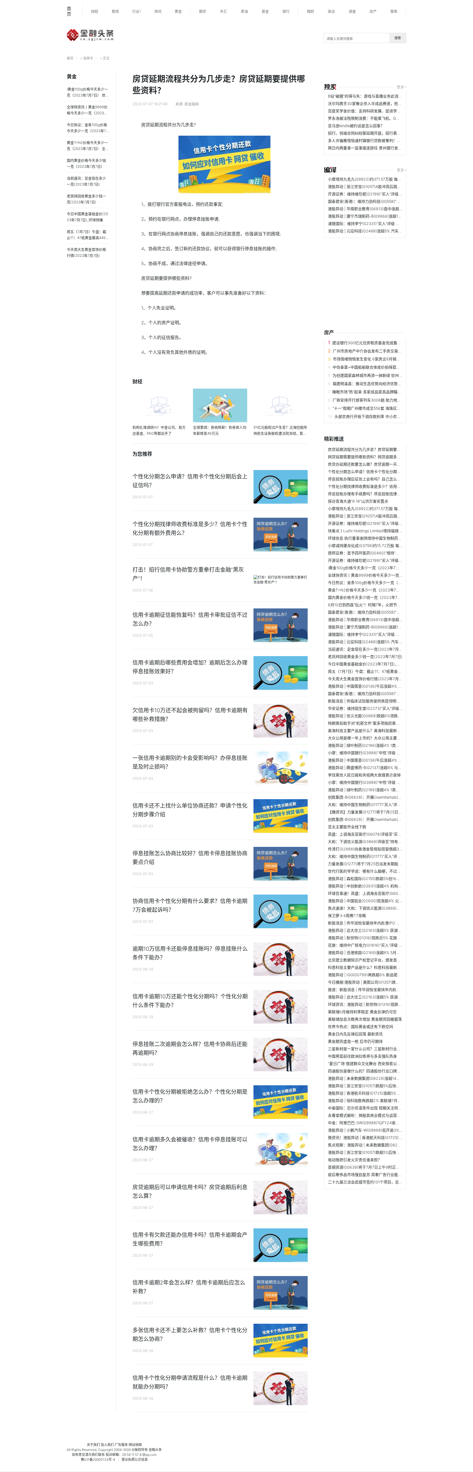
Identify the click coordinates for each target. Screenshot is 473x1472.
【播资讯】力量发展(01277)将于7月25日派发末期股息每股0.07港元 (386, 812)
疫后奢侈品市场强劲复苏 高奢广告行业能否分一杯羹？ (374, 1174)
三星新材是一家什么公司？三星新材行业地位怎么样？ (374, 1048)
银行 (286, 11)
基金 (265, 11)
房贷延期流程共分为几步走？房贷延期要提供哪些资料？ (376, 449)
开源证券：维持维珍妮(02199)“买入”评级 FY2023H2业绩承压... (383, 194)
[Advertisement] (358, 279)
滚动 (331, 11)
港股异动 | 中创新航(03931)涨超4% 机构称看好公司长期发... (380, 886)
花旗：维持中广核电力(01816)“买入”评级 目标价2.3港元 (376, 945)
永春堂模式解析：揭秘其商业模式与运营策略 (366, 1115)
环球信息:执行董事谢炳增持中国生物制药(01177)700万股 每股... (383, 538)
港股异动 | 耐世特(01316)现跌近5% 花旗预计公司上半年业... (379, 937)
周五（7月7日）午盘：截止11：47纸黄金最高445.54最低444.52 (383, 671)
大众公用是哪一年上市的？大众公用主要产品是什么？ (374, 738)
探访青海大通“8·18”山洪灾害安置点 (358, 501)
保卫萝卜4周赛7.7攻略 (347, 915)
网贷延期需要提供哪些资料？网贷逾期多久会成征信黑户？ (378, 456)
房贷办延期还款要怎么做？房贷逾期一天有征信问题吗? (375, 464)
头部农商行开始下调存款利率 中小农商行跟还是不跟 (379, 416)
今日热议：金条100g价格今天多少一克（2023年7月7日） (378, 582)
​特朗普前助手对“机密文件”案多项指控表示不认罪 (369, 723)
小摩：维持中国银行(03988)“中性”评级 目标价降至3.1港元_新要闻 (385, 782)
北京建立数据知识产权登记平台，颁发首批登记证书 (372, 960)
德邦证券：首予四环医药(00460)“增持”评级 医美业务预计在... (381, 553)
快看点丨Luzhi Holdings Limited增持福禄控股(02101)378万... (381, 530)
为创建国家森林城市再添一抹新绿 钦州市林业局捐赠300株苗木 (387, 375)
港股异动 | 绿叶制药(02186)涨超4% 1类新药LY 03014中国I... (380, 745)
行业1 (136, 11)
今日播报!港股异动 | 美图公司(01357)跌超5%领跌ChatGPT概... (382, 982)
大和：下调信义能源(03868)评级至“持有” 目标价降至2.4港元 (380, 841)
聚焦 (393, 11)
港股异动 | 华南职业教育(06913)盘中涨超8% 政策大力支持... (380, 208)
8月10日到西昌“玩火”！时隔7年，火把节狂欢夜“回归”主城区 (379, 604)
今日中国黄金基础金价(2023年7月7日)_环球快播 (370, 664)
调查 (352, 11)
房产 (373, 11)
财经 (94, 11)
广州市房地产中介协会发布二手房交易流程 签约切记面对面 (383, 351)
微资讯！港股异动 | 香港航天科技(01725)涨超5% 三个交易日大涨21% (387, 1137)
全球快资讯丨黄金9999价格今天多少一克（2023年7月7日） (380, 575)
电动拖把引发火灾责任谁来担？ (355, 1159)
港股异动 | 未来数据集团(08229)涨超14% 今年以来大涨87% (379, 1078)
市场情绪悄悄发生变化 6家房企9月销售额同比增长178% (381, 359)
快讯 (157, 11)
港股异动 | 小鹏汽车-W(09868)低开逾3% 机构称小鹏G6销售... (381, 1130)
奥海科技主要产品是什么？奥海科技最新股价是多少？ (374, 730)
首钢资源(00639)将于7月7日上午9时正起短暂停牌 (371, 1167)
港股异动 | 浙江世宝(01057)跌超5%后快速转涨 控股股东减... (379, 1085)
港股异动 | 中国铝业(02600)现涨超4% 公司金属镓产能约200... (382, 900)
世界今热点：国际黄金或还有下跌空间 (360, 1026)
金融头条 (155, 1450)
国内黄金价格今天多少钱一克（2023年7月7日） (369, 597)
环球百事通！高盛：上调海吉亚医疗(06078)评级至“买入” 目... (381, 893)
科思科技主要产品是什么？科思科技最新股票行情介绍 (374, 967)
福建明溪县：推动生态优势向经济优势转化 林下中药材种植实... (386, 383)
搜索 (397, 38)
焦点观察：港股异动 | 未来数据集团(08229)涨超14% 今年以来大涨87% (389, 1145)
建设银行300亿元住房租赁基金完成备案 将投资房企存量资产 (384, 342)
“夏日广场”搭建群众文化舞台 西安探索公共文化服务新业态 (378, 1063)
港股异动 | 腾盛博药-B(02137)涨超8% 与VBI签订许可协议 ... (379, 767)
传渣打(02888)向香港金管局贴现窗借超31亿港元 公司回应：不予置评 (388, 849)
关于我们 (93, 1445)
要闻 (115, 11)
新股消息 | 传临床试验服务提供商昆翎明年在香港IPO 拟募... (379, 701)
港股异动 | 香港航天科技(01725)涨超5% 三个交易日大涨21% (379, 1093)
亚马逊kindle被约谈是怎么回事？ (356, 125)
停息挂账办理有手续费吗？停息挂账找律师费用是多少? (375, 493)
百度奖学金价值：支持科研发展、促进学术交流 (368, 111)
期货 (202, 11)
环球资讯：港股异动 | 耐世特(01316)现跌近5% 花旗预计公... (379, 1004)
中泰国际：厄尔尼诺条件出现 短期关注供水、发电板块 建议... (380, 1108)
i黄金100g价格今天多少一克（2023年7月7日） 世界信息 (377, 567)
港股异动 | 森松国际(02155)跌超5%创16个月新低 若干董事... (379, 878)
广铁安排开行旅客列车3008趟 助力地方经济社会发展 (378, 400)
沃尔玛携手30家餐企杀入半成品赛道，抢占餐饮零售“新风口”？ (381, 103)
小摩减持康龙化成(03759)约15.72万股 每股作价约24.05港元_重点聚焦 (389, 545)
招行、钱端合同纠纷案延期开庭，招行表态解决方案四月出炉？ (381, 133)
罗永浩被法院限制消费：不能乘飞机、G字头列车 (369, 118)
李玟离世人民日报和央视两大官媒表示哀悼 (364, 775)
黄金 (178, 11)
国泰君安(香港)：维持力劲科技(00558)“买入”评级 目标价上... (380, 201)
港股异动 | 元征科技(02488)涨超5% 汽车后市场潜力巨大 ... (379, 231)
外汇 (223, 11)
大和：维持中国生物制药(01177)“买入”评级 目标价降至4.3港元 (381, 804)
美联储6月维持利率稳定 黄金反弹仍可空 (362, 1011)
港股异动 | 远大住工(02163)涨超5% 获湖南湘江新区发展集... (380, 930)
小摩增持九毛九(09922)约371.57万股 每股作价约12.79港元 (379, 179)
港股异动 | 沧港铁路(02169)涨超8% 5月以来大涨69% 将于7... (380, 952)
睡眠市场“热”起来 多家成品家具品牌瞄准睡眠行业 (374, 391)
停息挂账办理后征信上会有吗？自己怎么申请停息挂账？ (376, 479)
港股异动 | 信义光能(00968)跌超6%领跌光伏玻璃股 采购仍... (380, 715)
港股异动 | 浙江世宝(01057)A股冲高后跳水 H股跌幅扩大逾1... (380, 186)
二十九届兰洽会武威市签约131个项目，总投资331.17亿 (374, 1182)
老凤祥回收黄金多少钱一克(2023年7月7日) (365, 656)
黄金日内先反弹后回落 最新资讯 (355, 1034)
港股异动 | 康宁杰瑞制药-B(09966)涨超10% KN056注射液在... (382, 216)
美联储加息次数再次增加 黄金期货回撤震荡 (365, 1019)
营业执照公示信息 (135, 1459)
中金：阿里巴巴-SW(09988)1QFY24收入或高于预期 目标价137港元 (386, 1122)
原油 (244, 11)
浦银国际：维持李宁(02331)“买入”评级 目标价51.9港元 (375, 223)
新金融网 (191, 104)
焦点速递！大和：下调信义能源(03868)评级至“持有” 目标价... (381, 908)
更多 (400, 87)
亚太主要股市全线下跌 (347, 826)
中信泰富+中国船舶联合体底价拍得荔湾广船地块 (374, 367)
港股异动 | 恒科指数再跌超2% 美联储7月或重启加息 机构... (378, 1100)
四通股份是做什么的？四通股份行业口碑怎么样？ (370, 1071)
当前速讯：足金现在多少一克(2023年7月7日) (367, 649)
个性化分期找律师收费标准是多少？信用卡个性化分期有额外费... (383, 486)
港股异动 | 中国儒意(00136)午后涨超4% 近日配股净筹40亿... (380, 686)
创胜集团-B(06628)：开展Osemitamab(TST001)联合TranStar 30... (387, 797)
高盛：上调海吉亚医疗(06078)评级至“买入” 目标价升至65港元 (381, 834)
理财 (310, 11)
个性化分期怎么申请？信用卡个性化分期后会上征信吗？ (376, 471)
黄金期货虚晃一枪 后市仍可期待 (355, 1041)
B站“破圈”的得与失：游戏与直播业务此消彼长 (367, 96)
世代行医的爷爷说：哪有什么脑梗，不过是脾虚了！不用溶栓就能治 (385, 871)
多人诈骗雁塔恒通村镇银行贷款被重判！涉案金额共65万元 (378, 140)
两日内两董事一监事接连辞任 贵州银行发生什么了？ (372, 148)
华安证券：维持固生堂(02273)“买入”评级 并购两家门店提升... (381, 708)
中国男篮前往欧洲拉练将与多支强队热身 (362, 1056)
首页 (69, 11)
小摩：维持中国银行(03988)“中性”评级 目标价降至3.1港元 (378, 752)
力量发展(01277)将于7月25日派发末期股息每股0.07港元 (377, 863)
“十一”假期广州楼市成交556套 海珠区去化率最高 (374, 408)
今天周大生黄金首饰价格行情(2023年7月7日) (367, 678)
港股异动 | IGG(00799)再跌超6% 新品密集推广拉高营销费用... (381, 974)
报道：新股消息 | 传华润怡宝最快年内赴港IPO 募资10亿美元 (379, 989)
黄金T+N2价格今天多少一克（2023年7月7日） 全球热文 (377, 590)
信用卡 (88, 58)
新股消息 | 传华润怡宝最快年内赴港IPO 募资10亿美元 (374, 923)
